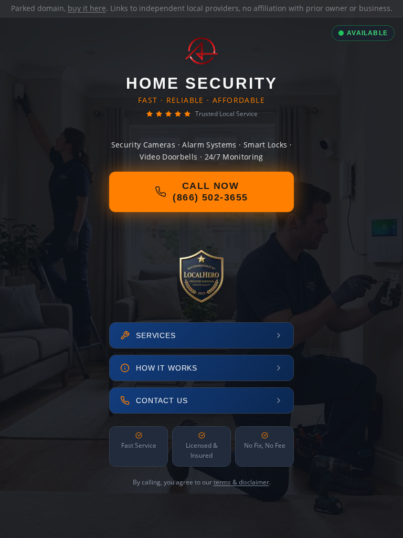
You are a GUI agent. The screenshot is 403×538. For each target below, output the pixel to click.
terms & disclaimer (241, 482)
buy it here (87, 8)
